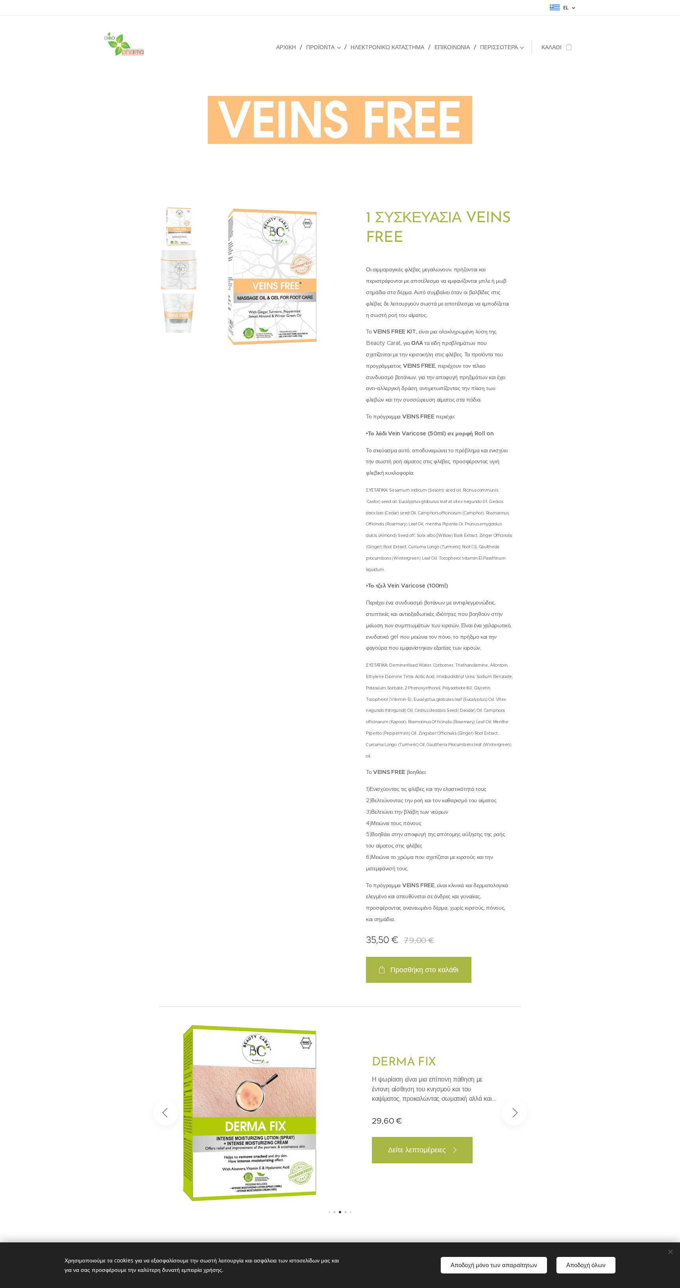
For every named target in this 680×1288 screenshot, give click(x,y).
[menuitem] (288, 47)
